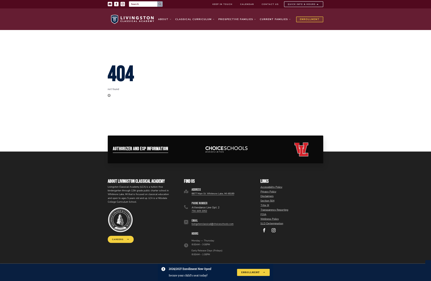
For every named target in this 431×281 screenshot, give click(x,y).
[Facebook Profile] (116, 4)
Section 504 (267, 201)
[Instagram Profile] (123, 4)
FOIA (263, 214)
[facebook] (264, 230)
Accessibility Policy (271, 187)
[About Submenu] (170, 19)
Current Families (274, 19)
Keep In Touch (222, 4)
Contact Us (270, 4)
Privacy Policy (268, 191)
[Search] (160, 4)
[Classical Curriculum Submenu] (213, 19)
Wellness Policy (269, 219)
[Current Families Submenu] (290, 19)
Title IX (264, 205)
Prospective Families (235, 19)
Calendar (247, 4)
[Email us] (110, 4)
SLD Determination (271, 223)
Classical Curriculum (193, 19)
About (163, 19)
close (428, 262)
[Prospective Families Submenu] (255, 19)
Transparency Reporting (274, 210)
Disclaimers (267, 196)
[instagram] (273, 230)
